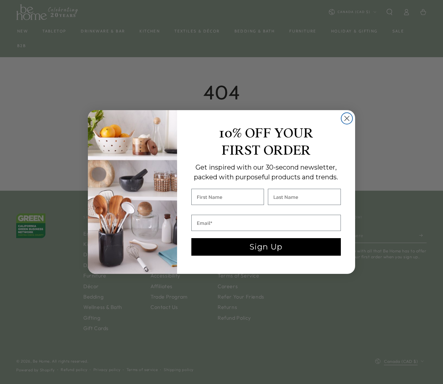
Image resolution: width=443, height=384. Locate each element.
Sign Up (265, 246)
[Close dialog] (347, 118)
